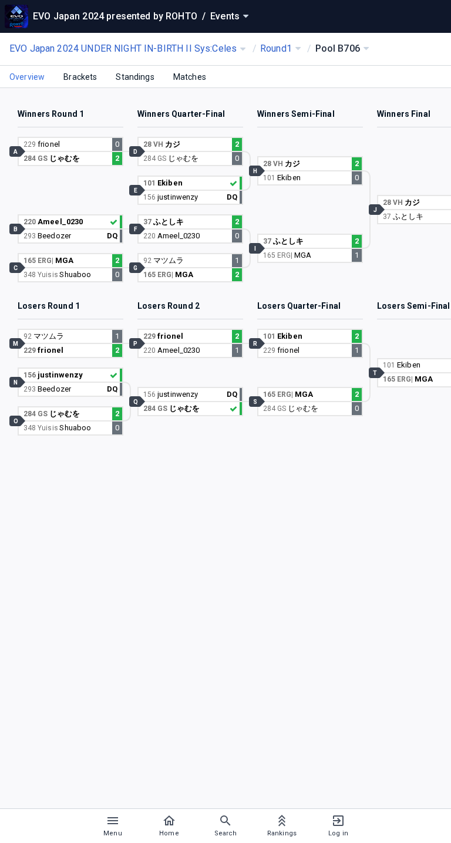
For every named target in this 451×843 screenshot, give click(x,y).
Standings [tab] (135, 77)
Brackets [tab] (80, 77)
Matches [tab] (189, 77)
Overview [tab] (27, 77)
